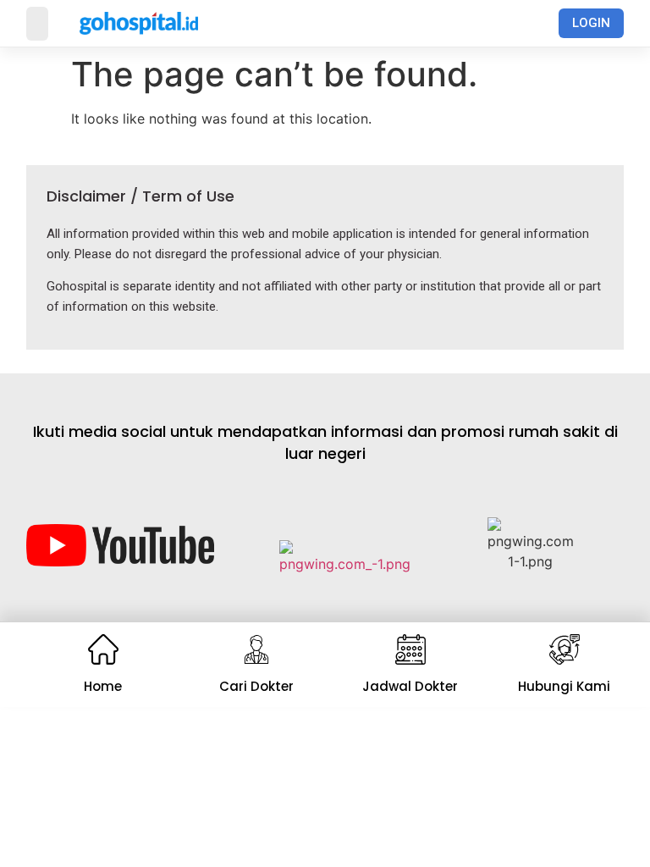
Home (103, 686)
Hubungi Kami (564, 686)
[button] (37, 24)
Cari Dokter (256, 686)
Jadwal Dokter (410, 686)
